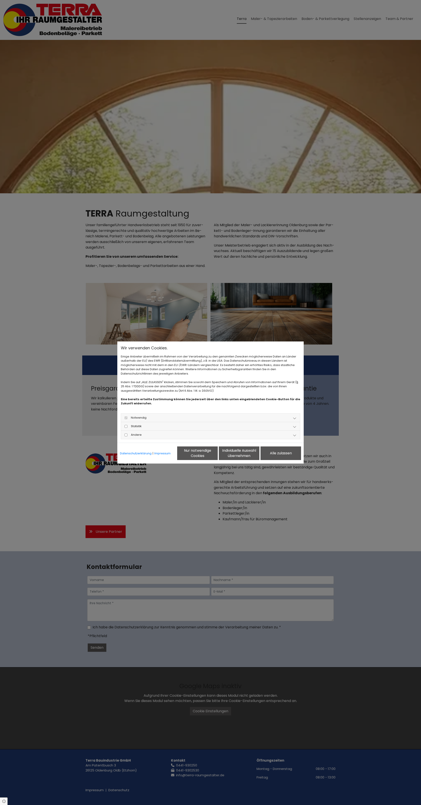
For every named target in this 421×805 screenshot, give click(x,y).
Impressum (162, 453)
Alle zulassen (281, 453)
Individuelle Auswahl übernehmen (239, 453)
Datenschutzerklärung (136, 453)
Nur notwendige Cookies (197, 453)
